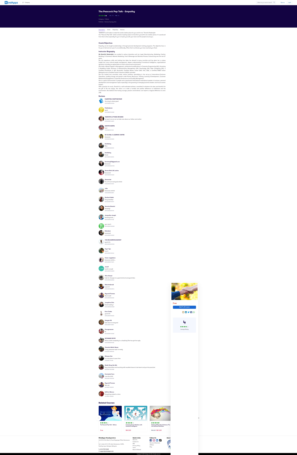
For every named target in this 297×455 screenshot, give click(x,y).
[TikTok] (160, 441)
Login (289, 2)
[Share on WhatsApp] (194, 312)
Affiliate (152, 445)
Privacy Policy (136, 445)
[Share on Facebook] (191, 312)
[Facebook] (151, 441)
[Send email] (183, 312)
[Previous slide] (98, 418)
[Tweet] (189, 312)
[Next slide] (198, 418)
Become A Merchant (155, 443)
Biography (115, 29)
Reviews (122, 29)
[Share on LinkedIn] (186, 312)
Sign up (283, 2)
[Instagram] (154, 441)
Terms (134, 447)
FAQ (134, 443)
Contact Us (136, 441)
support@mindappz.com (106, 451)
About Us (135, 439)
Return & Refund (137, 449)
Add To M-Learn (184, 307)
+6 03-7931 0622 (104, 449)
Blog (151, 447)
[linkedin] (157, 441)
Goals (108, 29)
